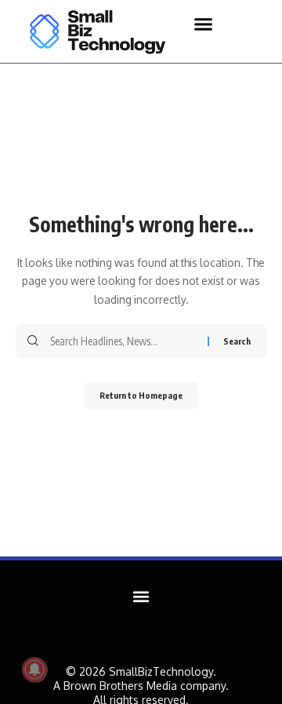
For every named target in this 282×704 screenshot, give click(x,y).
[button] (204, 23)
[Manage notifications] (34, 669)
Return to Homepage (141, 395)
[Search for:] (123, 341)
